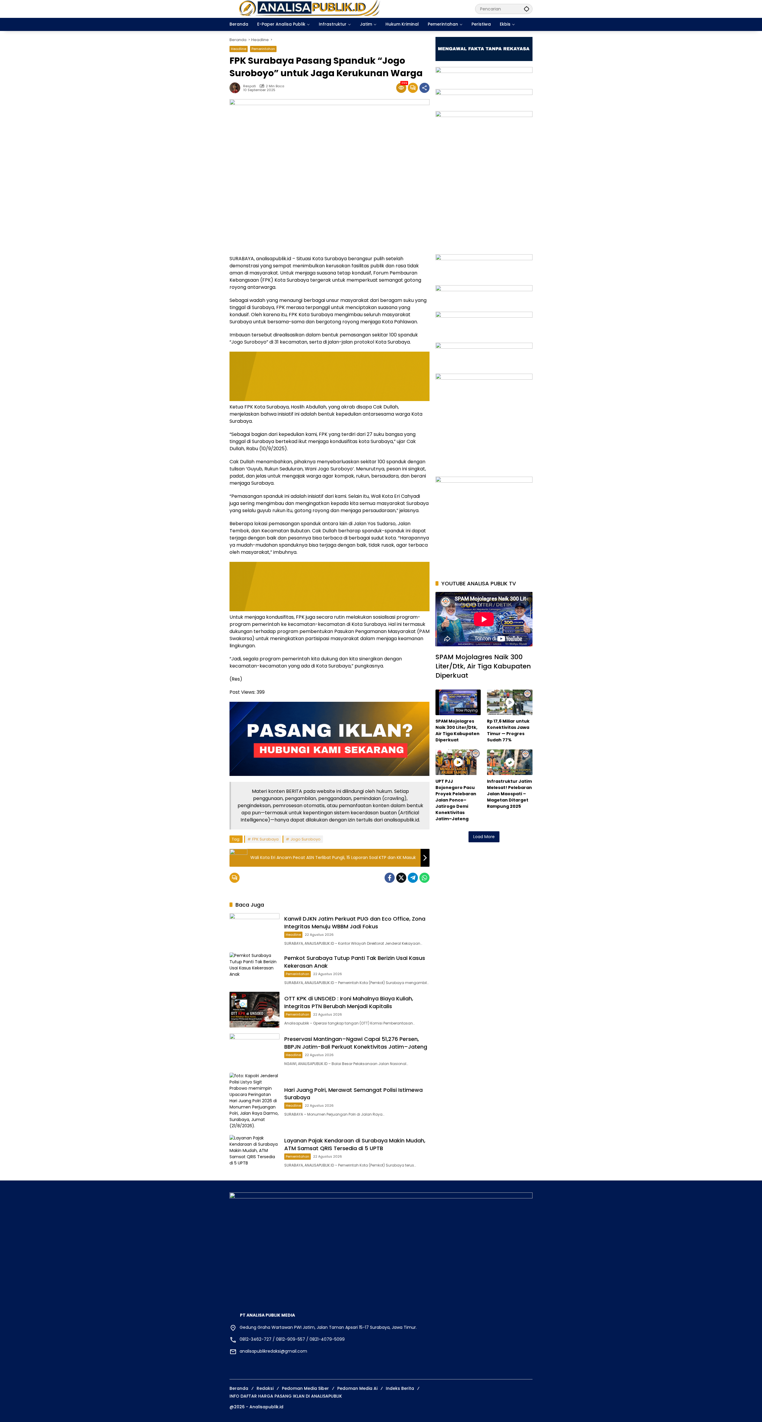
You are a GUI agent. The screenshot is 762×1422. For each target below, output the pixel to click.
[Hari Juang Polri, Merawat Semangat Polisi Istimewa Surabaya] (254, 1101)
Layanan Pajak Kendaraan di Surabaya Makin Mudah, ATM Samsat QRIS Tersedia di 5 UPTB (354, 1144)
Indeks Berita (400, 1388)
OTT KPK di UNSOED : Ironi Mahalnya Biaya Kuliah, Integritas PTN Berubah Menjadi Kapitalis (348, 1002)
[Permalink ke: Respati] (236, 87)
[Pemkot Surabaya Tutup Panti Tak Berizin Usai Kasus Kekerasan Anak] (254, 969)
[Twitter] (401, 878)
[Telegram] (413, 878)
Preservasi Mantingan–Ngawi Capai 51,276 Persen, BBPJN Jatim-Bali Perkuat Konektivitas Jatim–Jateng (355, 1042)
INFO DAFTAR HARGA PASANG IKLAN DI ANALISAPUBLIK (285, 1396)
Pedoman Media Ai (357, 1388)
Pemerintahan (263, 48)
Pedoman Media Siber (305, 1388)
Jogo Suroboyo (306, 839)
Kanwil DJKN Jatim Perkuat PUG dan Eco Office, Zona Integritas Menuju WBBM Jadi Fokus (354, 922)
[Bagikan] (424, 88)
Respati (249, 86)
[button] (527, 9)
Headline (238, 48)
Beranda (238, 1388)
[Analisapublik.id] (346, 9)
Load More (484, 837)
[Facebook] (390, 878)
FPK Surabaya (265, 839)
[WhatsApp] (424, 878)
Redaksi (265, 1388)
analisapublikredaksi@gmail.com (273, 1351)
